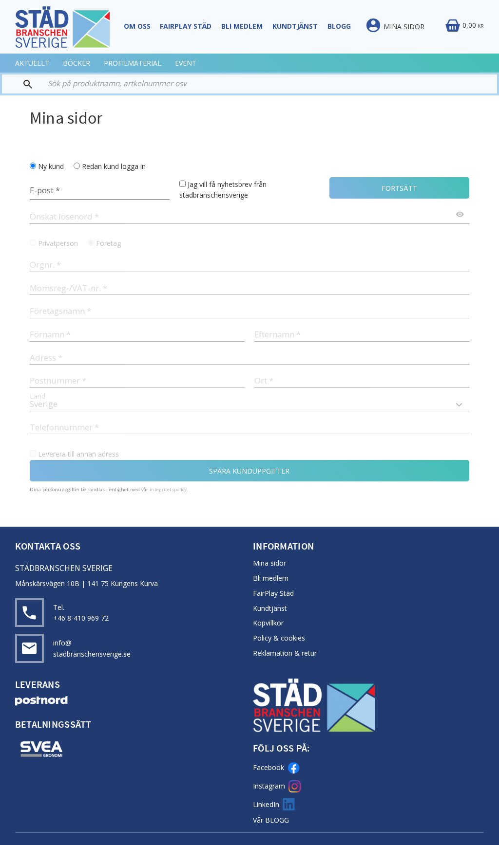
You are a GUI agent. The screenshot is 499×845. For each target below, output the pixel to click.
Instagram (269, 785)
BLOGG (277, 820)
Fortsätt (399, 188)
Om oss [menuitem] (137, 26)
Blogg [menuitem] (339, 26)
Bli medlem (270, 578)
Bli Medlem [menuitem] (242, 26)
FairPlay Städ (273, 593)
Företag (108, 243)
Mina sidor (269, 563)
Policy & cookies (279, 638)
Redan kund (114, 166)
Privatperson (58, 243)
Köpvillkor (268, 622)
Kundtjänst (270, 608)
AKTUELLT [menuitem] (32, 63)
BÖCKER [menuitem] (76, 63)
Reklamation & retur (285, 653)
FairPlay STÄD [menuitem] (185, 26)
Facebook (268, 767)
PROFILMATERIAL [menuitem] (132, 63)
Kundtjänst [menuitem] (295, 26)
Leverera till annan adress (78, 454)
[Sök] (21, 84)
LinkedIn (266, 804)
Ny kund (51, 166)
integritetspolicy (168, 489)
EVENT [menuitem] (185, 63)
